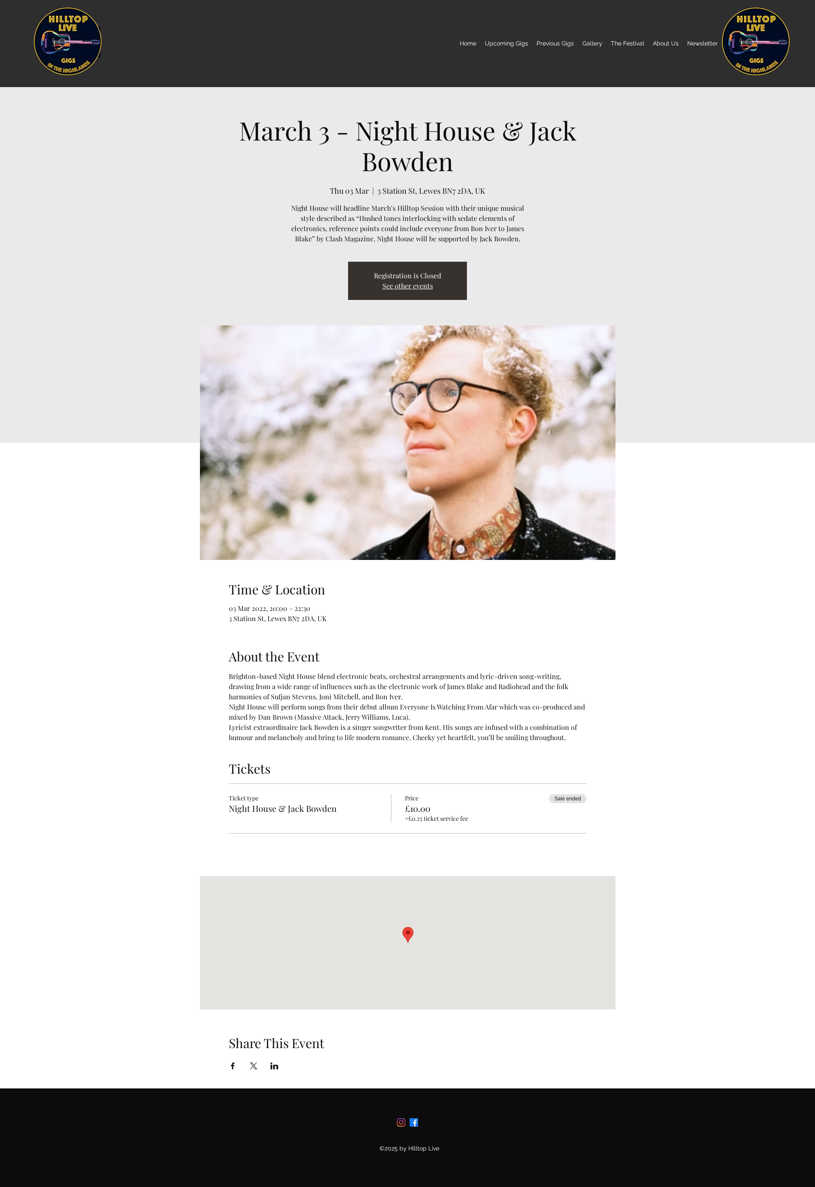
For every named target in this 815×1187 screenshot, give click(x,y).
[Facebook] (414, 1122)
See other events (407, 285)
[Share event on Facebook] (233, 1066)
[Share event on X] (254, 1066)
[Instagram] (401, 1122)
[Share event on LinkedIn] (274, 1066)
